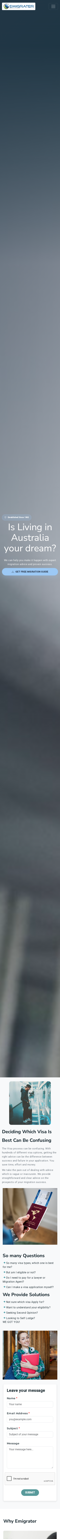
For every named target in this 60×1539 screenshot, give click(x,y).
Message (13, 1443)
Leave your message (26, 1390)
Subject (13, 1428)
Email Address (18, 1413)
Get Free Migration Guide (32, 571)
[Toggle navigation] (53, 6)
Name (12, 1398)
